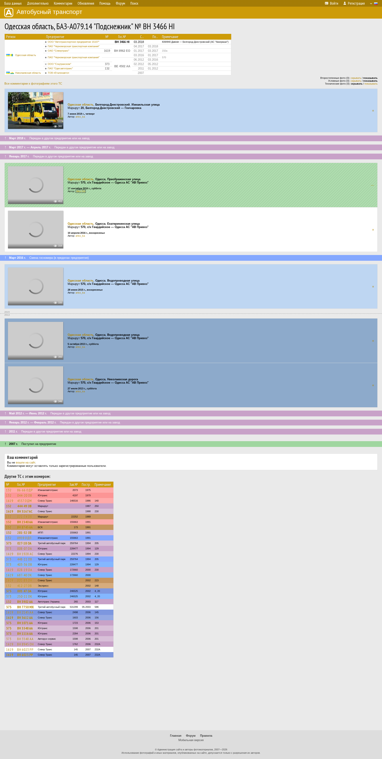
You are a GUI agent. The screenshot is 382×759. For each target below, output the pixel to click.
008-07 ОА (24, 548)
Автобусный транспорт (49, 11)
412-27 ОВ (24, 585)
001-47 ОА (24, 591)
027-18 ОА (24, 543)
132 (8, 490)
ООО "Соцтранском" (59, 64)
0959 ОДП (24, 538)
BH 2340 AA (25, 522)
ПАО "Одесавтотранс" (60, 68)
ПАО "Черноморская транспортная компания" (73, 46)
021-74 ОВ (24, 516)
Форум (191, 735)
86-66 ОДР (25, 490)
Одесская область (25, 55)
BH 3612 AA (25, 617)
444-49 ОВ (24, 506)
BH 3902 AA (25, 601)
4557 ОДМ (24, 500)
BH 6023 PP (25, 649)
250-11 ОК (24, 596)
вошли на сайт (25, 462)
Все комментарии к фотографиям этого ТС (33, 83)
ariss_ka (80, 116)
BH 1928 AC (25, 554)
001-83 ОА (24, 580)
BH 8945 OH (25, 644)
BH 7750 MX (25, 607)
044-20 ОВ (24, 495)
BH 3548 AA (25, 628)
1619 (9, 500)
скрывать (356, 78)
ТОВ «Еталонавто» (58, 72)
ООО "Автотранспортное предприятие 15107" (73, 42)
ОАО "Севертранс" (58, 50)
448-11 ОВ (24, 559)
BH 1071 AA (25, 623)
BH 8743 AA (25, 527)
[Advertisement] (191, 696)
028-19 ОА (24, 570)
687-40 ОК (24, 575)
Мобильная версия (191, 740)
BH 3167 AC (24, 511)
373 (8, 543)
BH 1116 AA (25, 633)
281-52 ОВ (24, 532)
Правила (206, 735)
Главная (175, 735)
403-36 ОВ (24, 564)
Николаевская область (28, 72)
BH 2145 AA (25, 612)
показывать (371, 83)
